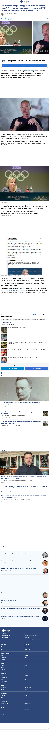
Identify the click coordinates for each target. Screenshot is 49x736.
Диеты (2, 697)
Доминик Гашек (29, 70)
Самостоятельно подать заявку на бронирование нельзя (13, 415)
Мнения (3, 550)
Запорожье (3, 657)
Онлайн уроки (4, 677)
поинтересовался (20, 205)
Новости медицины (5, 709)
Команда (26, 633)
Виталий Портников (5, 562)
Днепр (25, 657)
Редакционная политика (6, 322)
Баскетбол (26, 665)
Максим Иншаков (9, 13)
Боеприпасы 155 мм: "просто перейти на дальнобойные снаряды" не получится (21, 616)
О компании (3, 633)
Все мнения (4, 624)
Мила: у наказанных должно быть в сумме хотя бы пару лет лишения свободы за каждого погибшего (20, 609)
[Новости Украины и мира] (3, 373)
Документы (26, 637)
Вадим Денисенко (5, 595)
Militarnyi (3, 618)
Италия (2, 319)
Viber (40, 315)
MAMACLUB (26, 709)
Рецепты (3, 695)
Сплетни (26, 716)
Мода (25, 718)
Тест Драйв (3, 687)
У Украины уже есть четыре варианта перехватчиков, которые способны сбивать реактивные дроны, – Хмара (24, 487)
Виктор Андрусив (5, 555)
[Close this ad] (48, 729)
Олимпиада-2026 (9, 319)
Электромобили (27, 687)
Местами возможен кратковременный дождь (10, 425)
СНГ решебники (4, 681)
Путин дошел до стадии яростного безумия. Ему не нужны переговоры (19, 568)
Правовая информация (5, 635)
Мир (2, 646)
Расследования (28, 646)
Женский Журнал (4, 720)
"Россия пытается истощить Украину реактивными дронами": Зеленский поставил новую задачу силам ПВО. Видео (24, 477)
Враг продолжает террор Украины (8, 489)
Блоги (2, 649)
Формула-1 (3, 669)
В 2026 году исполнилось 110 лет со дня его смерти (12, 406)
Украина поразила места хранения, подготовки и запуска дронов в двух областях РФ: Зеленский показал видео (23, 496)
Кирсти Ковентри (35, 319)
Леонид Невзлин (4, 570)
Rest (2, 546)
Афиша (2, 716)
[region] (24, 87)
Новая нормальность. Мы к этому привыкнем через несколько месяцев (19, 593)
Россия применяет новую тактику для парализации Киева (15, 553)
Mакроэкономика (27, 703)
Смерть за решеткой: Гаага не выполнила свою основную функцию (18, 560)
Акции (2, 689)
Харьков (26, 655)
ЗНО (2, 679)
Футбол (2, 665)
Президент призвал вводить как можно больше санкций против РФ (15, 499)
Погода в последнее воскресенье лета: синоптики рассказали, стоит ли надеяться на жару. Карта (21, 422)
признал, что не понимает (18, 290)
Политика (26, 644)
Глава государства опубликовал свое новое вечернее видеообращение (16, 480)
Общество (27, 649)
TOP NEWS (4, 450)
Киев (2, 655)
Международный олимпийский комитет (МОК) (21, 319)
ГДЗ (2, 675)
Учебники (26, 675)
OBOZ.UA (35, 315)
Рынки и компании (4, 703)
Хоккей (2, 667)
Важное (3, 376)
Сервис (25, 689)
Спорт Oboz (16, 13)
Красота (3, 718)
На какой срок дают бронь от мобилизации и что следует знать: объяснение (19, 412)
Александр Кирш (4, 612)
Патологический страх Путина (8, 600)
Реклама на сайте (4, 637)
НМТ (25, 679)
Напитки (26, 695)
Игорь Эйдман (4, 602)
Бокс (25, 667)
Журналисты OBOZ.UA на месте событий (32, 639)
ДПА (25, 677)
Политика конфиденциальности (30, 635)
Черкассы (3, 659)
